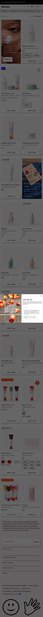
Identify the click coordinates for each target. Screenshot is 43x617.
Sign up (25, 317)
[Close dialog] (41, 295)
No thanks (33, 317)
